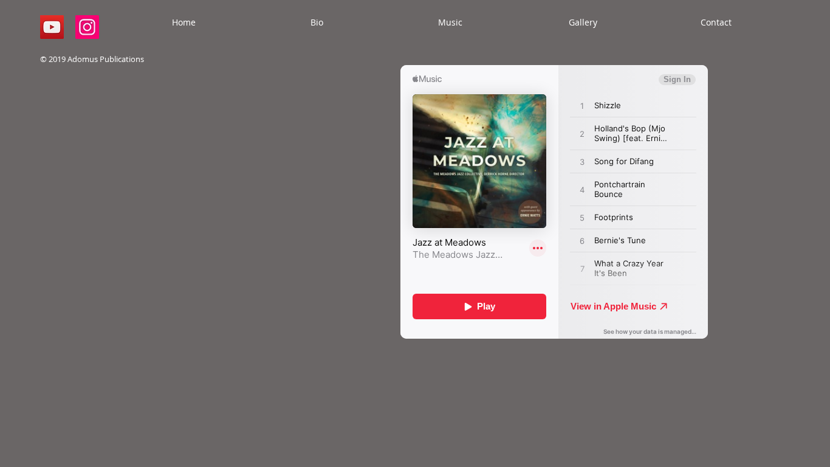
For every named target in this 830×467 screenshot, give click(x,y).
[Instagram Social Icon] (87, 27)
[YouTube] (52, 27)
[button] (449, 22)
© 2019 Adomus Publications (92, 59)
